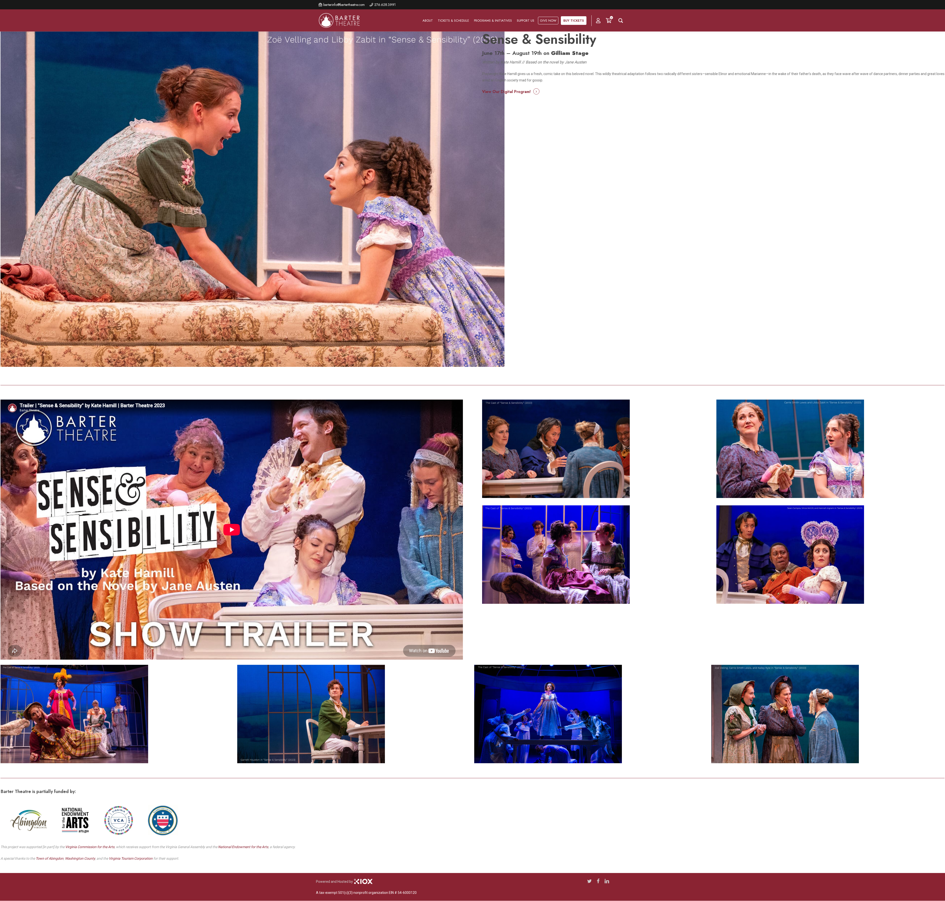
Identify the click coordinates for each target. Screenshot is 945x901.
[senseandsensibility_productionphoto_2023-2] (830, 449)
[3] (116, 715)
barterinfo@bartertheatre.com (344, 4)
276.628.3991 (385, 4)
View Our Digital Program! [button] (506, 91)
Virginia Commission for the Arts (89, 847)
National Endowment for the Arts (243, 847)
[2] (830, 554)
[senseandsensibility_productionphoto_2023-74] (595, 554)
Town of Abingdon (49, 858)
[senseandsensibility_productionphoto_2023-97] (590, 715)
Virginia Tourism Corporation (131, 858)
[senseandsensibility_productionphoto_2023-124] (595, 449)
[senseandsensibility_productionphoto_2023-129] (827, 715)
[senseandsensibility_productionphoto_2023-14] (353, 715)
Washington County (80, 858)
